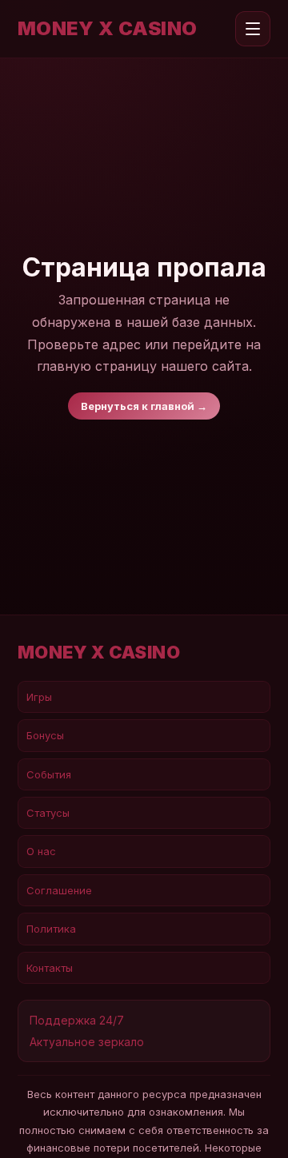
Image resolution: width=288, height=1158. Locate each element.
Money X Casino (108, 28)
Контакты (49, 967)
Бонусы (45, 735)
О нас (41, 851)
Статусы (48, 812)
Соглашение (59, 890)
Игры (39, 696)
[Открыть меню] (252, 28)
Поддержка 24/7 (77, 1020)
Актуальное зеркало (87, 1042)
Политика (51, 928)
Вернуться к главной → (144, 406)
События (48, 774)
